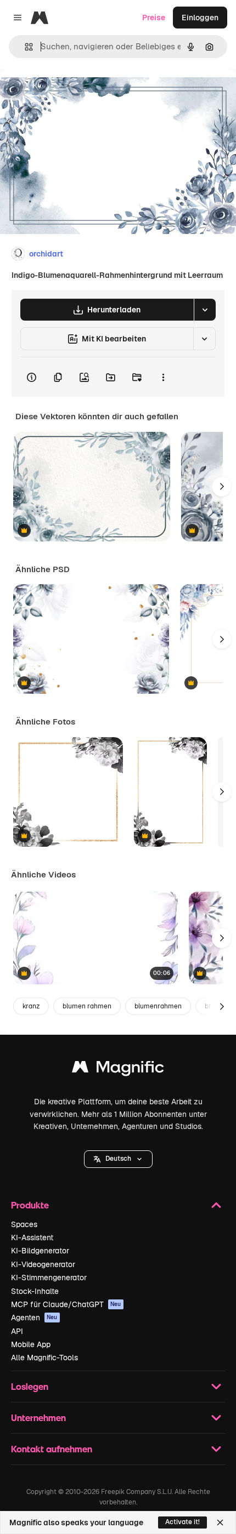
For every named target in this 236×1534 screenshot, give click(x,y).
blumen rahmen (87, 1006)
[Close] (220, 1522)
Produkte (30, 1205)
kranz (31, 1006)
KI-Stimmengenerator (49, 1277)
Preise (153, 17)
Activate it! (182, 1522)
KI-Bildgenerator (40, 1251)
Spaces (24, 1224)
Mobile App (30, 1344)
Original (70, 94)
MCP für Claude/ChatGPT (66, 1304)
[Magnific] (118, 1069)
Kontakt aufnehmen (51, 1449)
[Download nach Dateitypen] (205, 310)
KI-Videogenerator (43, 1264)
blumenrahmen (158, 1006)
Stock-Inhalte (35, 1291)
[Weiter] (222, 486)
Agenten (34, 1317)
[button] (118, 1159)
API (17, 1331)
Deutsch (118, 1158)
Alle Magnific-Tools (44, 1357)
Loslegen (29, 1386)
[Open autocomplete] (24, 47)
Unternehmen (38, 1417)
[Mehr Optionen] (163, 377)
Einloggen (200, 17)
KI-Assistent (32, 1237)
